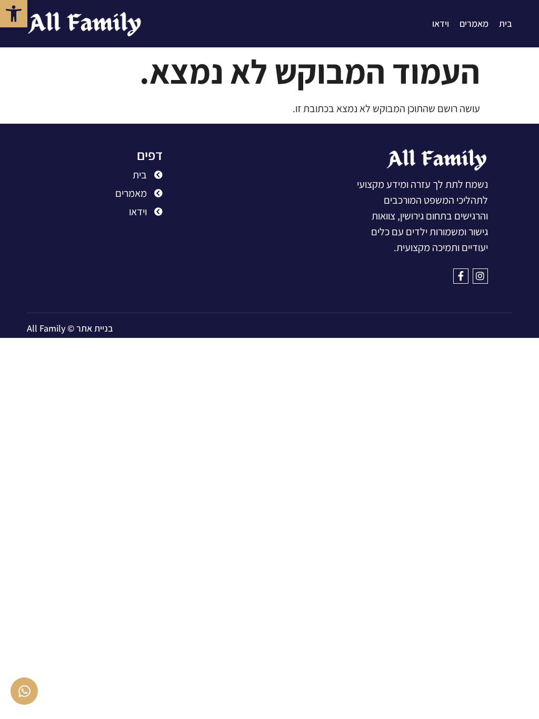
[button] (13, 13)
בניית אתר (94, 328)
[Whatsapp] (24, 691)
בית (505, 23)
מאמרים (474, 23)
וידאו (440, 23)
